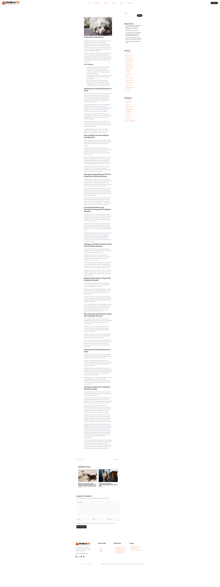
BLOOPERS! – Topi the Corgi (132, 30)
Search (125, 13)
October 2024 (129, 64)
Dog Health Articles (120, 551)
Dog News (106, 2)
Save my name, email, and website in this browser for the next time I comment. (96, 523)
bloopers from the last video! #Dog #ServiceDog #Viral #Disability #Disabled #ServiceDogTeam (133, 34)
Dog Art (121, 2)
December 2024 (129, 59)
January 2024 (129, 80)
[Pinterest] (83, 556)
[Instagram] (78, 556)
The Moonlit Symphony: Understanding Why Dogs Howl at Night (108, 485)
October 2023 (129, 85)
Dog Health (128, 111)
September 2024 (130, 66)
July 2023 (128, 89)
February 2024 (129, 78)
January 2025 (129, 57)
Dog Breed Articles (119, 552)
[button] (99, 3)
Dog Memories (130, 2)
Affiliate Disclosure (135, 546)
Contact (101, 551)
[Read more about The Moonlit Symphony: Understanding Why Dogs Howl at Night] (108, 475)
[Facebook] (76, 556)
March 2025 (128, 52)
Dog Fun (114, 2)
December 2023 (129, 82)
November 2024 (129, 62)
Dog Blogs (97, 2)
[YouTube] (81, 556)
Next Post (117, 459)
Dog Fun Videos (129, 109)
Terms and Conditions (136, 550)
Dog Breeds (128, 102)
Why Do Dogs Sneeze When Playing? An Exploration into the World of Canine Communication (87, 485)
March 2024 (128, 76)
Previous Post (80, 459)
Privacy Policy (134, 548)
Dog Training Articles (120, 549)
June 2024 (128, 73)
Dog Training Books (130, 120)
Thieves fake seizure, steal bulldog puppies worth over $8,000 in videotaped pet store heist (133, 27)
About (101, 549)
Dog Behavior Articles (120, 548)
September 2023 (130, 87)
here (88, 448)
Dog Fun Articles (129, 106)
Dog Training (129, 118)
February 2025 (129, 55)
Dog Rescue (128, 116)
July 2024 (128, 71)
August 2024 (129, 69)
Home (89, 2)
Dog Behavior (80, 487)
